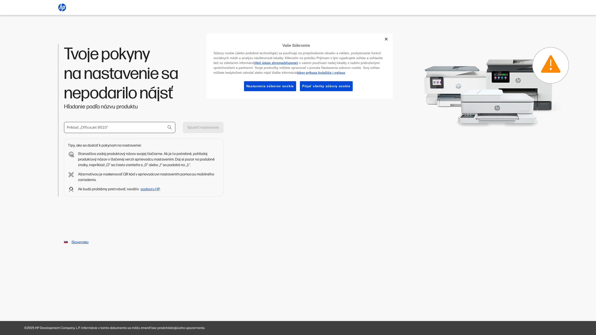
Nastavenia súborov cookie (270, 86)
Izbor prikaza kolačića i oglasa (321, 72)
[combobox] (119, 127)
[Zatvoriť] (386, 39)
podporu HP (150, 189)
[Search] (169, 127)
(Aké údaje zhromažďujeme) (276, 63)
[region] (300, 66)
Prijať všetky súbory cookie (326, 86)
